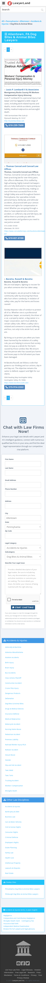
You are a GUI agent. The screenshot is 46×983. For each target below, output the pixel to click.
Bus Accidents (10, 673)
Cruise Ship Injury (12, 688)
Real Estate (9, 873)
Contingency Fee (28, 921)
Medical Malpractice (12, 719)
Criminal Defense (11, 837)
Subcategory (10, 552)
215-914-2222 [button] (16, 387)
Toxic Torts (9, 775)
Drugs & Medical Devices (14, 709)
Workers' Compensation (14, 786)
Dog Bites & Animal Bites (14, 704)
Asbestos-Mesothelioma (14, 652)
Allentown (24, 21)
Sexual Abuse (10, 755)
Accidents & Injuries (17, 640)
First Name (9, 459)
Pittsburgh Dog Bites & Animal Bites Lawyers (21, 894)
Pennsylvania (12, 21)
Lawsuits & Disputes (12, 868)
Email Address (10, 480)
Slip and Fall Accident (13, 765)
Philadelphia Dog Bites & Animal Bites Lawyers (22, 889)
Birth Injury (9, 662)
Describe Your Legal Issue (15, 563)
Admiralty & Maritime (13, 647)
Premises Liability (11, 739)
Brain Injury (9, 668)
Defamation (9, 698)
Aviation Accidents (12, 657)
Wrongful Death (11, 791)
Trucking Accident (12, 780)
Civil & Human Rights (13, 827)
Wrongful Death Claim (11, 921)
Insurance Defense (12, 714)
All (3, 21)
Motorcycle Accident (12, 724)
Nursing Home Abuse (13, 729)
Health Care (9, 858)
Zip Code (8, 531)
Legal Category (10, 543)
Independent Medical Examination (16, 926)
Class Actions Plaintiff (13, 678)
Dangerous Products (12, 693)
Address (8, 501)
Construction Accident (13, 683)
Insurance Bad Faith (10, 923)
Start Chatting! (24, 607)
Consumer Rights (11, 832)
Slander (8, 760)
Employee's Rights (12, 842)
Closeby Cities (11, 882)
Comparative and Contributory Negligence (19, 918)
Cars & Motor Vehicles (13, 822)
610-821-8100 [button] (16, 238)
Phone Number (11, 489)
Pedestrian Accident (12, 734)
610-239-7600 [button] (16, 125)
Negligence (7, 915)
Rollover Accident (11, 750)
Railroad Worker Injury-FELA (15, 745)
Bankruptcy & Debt (12, 812)
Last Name (9, 468)
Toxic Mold (9, 770)
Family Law (9, 853)
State (7, 522)
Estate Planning (11, 847)
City (6, 513)
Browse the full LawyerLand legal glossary (19, 929)
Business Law (10, 817)
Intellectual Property (12, 863)
